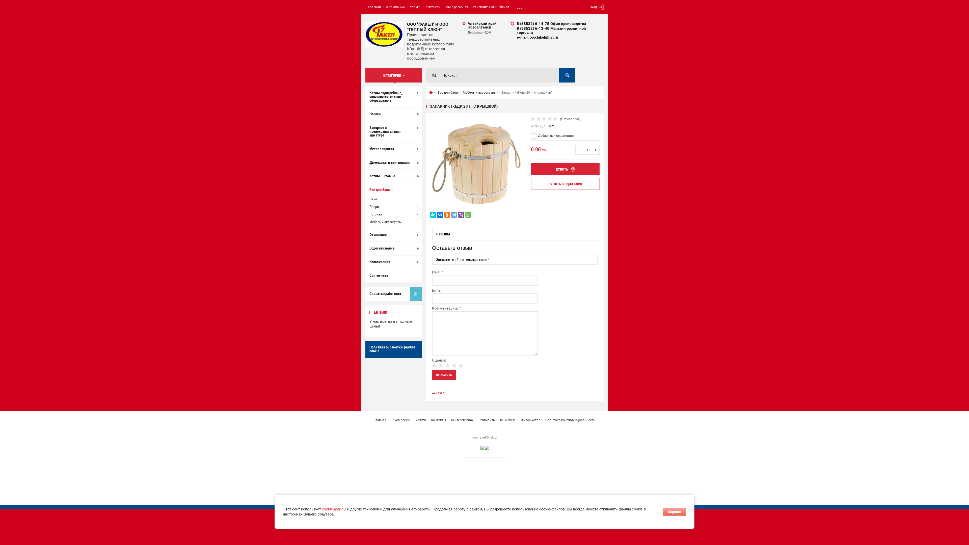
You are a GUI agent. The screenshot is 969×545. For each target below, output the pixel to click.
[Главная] (431, 92)
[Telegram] (454, 215)
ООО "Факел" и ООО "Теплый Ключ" (427, 27)
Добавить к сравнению (555, 136)
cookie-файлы (333, 509)
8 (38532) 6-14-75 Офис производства (551, 23)
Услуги (415, 7)
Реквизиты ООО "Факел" (491, 7)
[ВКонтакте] (440, 215)
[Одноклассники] (447, 215)
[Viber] (461, 215)
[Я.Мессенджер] (433, 215)
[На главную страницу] (384, 34)
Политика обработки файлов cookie (392, 349)
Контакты (432, 7)
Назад (440, 393)
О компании (395, 7)
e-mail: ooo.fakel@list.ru (537, 37)
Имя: (437, 272)
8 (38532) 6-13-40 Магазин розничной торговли (551, 30)
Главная (374, 7)
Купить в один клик (565, 184)
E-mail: (438, 290)
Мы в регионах (456, 7)
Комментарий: (446, 308)
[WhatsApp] (468, 215)
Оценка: (439, 360)
